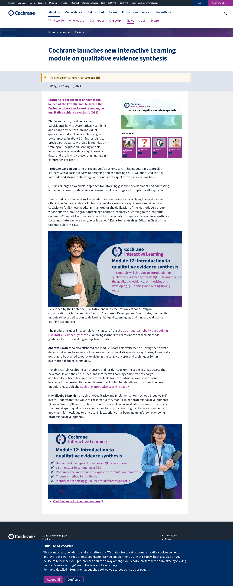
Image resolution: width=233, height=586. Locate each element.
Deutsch (75, 2)
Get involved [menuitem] (95, 12)
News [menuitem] (130, 21)
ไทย (103, 2)
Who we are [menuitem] (76, 21)
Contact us (171, 535)
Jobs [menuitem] (142, 21)
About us (65, 32)
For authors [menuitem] (163, 12)
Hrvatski (64, 2)
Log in (200, 2)
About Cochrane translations (145, 2)
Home (51, 32)
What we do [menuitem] (56, 21)
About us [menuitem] (54, 12)
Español (22, 2)
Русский (53, 2)
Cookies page (137, 569)
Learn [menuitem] (113, 12)
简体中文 (124, 2)
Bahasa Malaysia (90, 2)
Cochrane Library (220, 2)
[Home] (23, 13)
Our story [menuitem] (115, 21)
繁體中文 (112, 2)
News (78, 32)
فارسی (32, 2)
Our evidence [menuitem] (73, 12)
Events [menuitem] (155, 21)
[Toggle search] (225, 13)
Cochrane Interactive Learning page (103, 386)
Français (42, 2)
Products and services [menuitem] (136, 12)
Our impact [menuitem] (97, 21)
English (11, 2)
